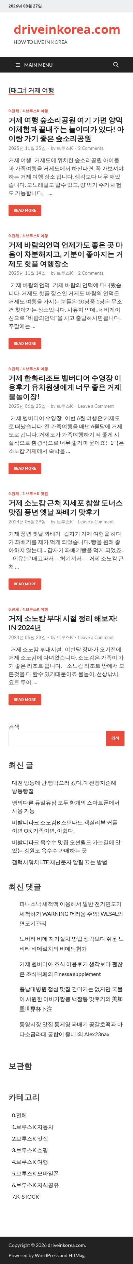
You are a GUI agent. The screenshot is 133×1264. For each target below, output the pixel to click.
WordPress (47, 1255)
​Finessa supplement (77, 973)
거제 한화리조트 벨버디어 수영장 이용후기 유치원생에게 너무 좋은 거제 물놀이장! (65, 387)
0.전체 (14, 110)
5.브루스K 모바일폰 (35, 1173)
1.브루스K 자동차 (33, 1126)
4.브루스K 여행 (35, 110)
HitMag (77, 1255)
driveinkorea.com (67, 29)
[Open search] (116, 65)
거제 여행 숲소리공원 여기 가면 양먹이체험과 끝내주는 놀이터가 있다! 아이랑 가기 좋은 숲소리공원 (66, 129)
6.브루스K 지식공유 (35, 1185)
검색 (14, 726)
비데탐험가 (73, 948)
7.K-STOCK (25, 1196)
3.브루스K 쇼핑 (30, 1150)
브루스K (65, 148)
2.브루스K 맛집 (35, 493)
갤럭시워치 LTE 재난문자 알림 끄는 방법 (59, 862)
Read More (22, 209)
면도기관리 (33, 923)
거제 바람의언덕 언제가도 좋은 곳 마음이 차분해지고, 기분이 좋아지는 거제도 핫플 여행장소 (66, 254)
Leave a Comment (96, 406)
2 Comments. (91, 148)
